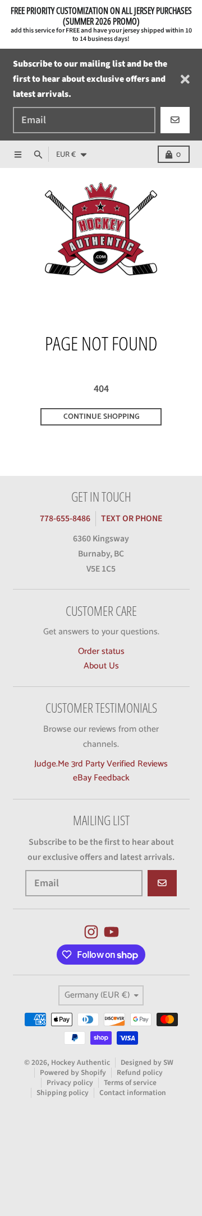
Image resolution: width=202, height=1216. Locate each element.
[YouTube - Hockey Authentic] (111, 931)
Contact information (132, 1092)
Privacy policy (70, 1082)
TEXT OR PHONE (131, 518)
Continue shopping (101, 416)
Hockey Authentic (80, 1062)
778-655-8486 (65, 518)
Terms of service (130, 1082)
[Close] (185, 79)
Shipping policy (62, 1092)
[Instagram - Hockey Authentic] (91, 931)
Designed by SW (147, 1062)
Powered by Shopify (73, 1072)
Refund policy (140, 1072)
